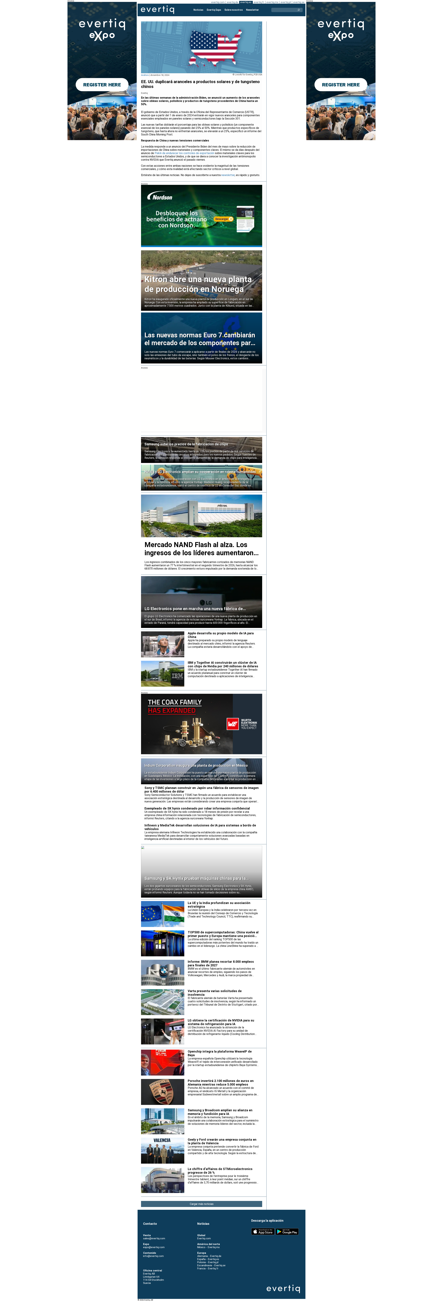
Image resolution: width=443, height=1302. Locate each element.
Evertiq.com (204, 1238)
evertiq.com (218, 2)
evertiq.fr (259, 2)
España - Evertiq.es (208, 1259)
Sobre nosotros (233, 9)
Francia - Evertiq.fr (207, 1268)
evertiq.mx (272, 2)
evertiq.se (298, 2)
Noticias (198, 9)
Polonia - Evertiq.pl (207, 1262)
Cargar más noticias (202, 1204)
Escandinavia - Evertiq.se (211, 1265)
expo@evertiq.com (154, 1247)
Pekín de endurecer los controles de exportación (185, 153)
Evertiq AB (157, 10)
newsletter (228, 175)
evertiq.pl (286, 2)
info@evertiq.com (153, 1256)
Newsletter (252, 9)
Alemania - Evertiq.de (209, 1256)
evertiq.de (232, 2)
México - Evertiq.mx (208, 1247)
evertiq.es (245, 2)
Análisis (145, 75)
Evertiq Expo (214, 9)
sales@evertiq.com (154, 1238)
